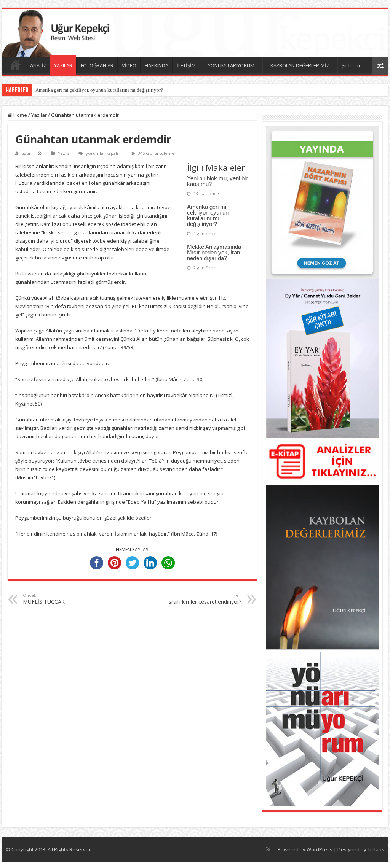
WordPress (319, 849)
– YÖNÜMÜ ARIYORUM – (231, 65)
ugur (26, 153)
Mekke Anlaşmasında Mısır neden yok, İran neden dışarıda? (214, 252)
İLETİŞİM (186, 65)
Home (19, 114)
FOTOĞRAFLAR (97, 65)
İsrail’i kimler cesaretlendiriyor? (204, 598)
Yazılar (39, 114)
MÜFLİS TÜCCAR (44, 598)
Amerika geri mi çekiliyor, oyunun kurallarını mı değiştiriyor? (99, 90)
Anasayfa (16, 65)
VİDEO (129, 65)
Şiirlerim (351, 65)
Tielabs (376, 849)
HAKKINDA (156, 65)
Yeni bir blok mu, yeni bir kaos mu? (217, 181)
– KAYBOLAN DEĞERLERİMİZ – (300, 65)
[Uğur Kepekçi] (195, 33)
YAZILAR (63, 65)
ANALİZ (38, 65)
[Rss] (268, 849)
